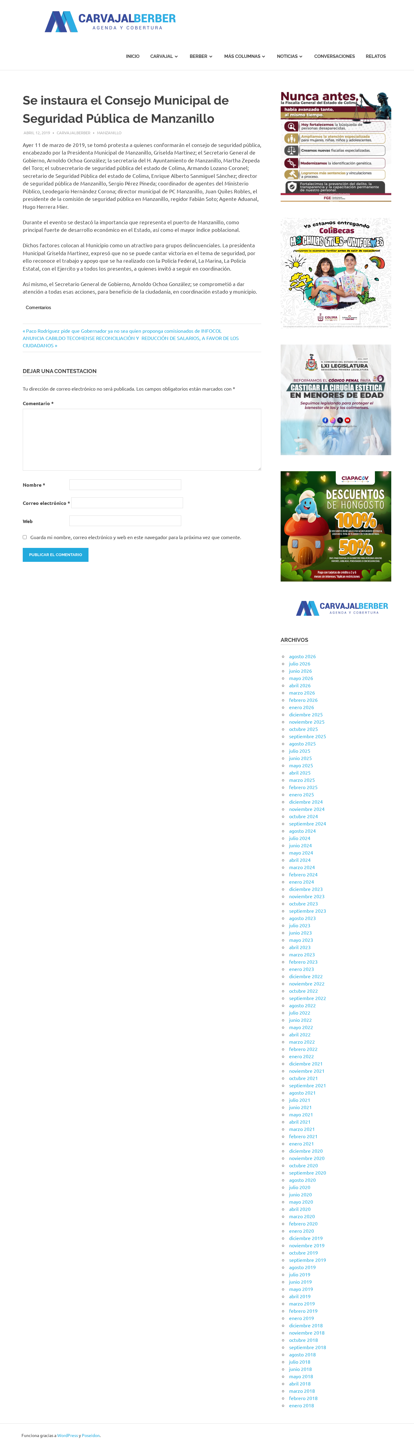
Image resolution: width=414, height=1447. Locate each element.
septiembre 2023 (307, 911)
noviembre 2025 (307, 721)
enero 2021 (301, 1143)
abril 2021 (300, 1122)
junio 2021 (300, 1107)
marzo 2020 (302, 1216)
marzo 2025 (302, 780)
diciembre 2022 (306, 976)
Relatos (376, 56)
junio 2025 (300, 758)
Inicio (132, 56)
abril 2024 (300, 860)
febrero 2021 (303, 1136)
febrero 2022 (303, 1049)
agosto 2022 (302, 1005)
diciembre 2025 (306, 714)
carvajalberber (73, 132)
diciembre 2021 (306, 1063)
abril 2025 (300, 772)
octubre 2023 (303, 903)
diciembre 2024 (306, 802)
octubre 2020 (303, 1165)
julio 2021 (299, 1100)
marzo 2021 (302, 1129)
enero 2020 (301, 1231)
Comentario (38, 403)
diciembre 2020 (306, 1151)
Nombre (34, 485)
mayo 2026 (301, 678)
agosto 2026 (302, 656)
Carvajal (161, 56)
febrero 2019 (303, 1311)
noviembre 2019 (307, 1245)
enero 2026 (301, 707)
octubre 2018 (303, 1340)
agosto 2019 (302, 1267)
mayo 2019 (301, 1289)
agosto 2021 (302, 1092)
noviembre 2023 (307, 896)
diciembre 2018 (306, 1325)
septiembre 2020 (307, 1172)
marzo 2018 (302, 1391)
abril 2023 (300, 947)
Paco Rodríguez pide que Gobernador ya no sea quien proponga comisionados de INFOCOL (124, 331)
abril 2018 (300, 1383)
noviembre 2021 (307, 1071)
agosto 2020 (302, 1180)
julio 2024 (299, 838)
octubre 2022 (303, 991)
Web (28, 521)
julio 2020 (299, 1187)
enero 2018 (301, 1405)
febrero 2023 (303, 962)
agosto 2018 (302, 1354)
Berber (198, 56)
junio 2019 (300, 1282)
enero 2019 (301, 1318)
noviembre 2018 (307, 1332)
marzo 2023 (302, 954)
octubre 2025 (303, 729)
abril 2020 (300, 1209)
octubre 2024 (303, 816)
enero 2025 (301, 794)
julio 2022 (299, 1012)
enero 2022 (301, 1056)
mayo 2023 (301, 940)
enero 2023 (301, 969)
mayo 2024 (301, 852)
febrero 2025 (303, 787)
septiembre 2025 (307, 736)
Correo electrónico (46, 503)
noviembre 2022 (307, 983)
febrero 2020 (303, 1223)
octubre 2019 (303, 1252)
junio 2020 (300, 1194)
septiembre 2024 (307, 823)
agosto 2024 (302, 831)
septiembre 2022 (307, 998)
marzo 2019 (302, 1303)
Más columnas (242, 56)
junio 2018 (300, 1369)
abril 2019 (300, 1296)
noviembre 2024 (307, 809)
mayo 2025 (301, 765)
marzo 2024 (302, 867)
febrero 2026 (303, 700)
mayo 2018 (301, 1376)
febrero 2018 (303, 1398)
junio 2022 (300, 1020)
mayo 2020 (301, 1202)
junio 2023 (300, 932)
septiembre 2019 (307, 1260)
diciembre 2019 (306, 1238)
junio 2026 (300, 671)
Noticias (287, 56)
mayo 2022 (301, 1027)
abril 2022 (300, 1034)
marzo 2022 (302, 1042)
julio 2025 (299, 751)
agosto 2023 (302, 918)
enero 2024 (301, 882)
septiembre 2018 (307, 1347)
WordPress (67, 1435)
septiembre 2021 (307, 1085)
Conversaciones (334, 56)
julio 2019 (299, 1274)
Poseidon (91, 1435)
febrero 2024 (303, 874)
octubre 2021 (303, 1078)
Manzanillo (109, 132)
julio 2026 (299, 663)
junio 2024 (300, 845)
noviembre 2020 (307, 1158)
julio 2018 (299, 1362)
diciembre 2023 (306, 889)
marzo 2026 (302, 692)
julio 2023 (299, 925)
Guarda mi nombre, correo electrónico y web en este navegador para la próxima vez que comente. (135, 537)
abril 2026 (300, 685)
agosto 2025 (302, 743)
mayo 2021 (301, 1114)
